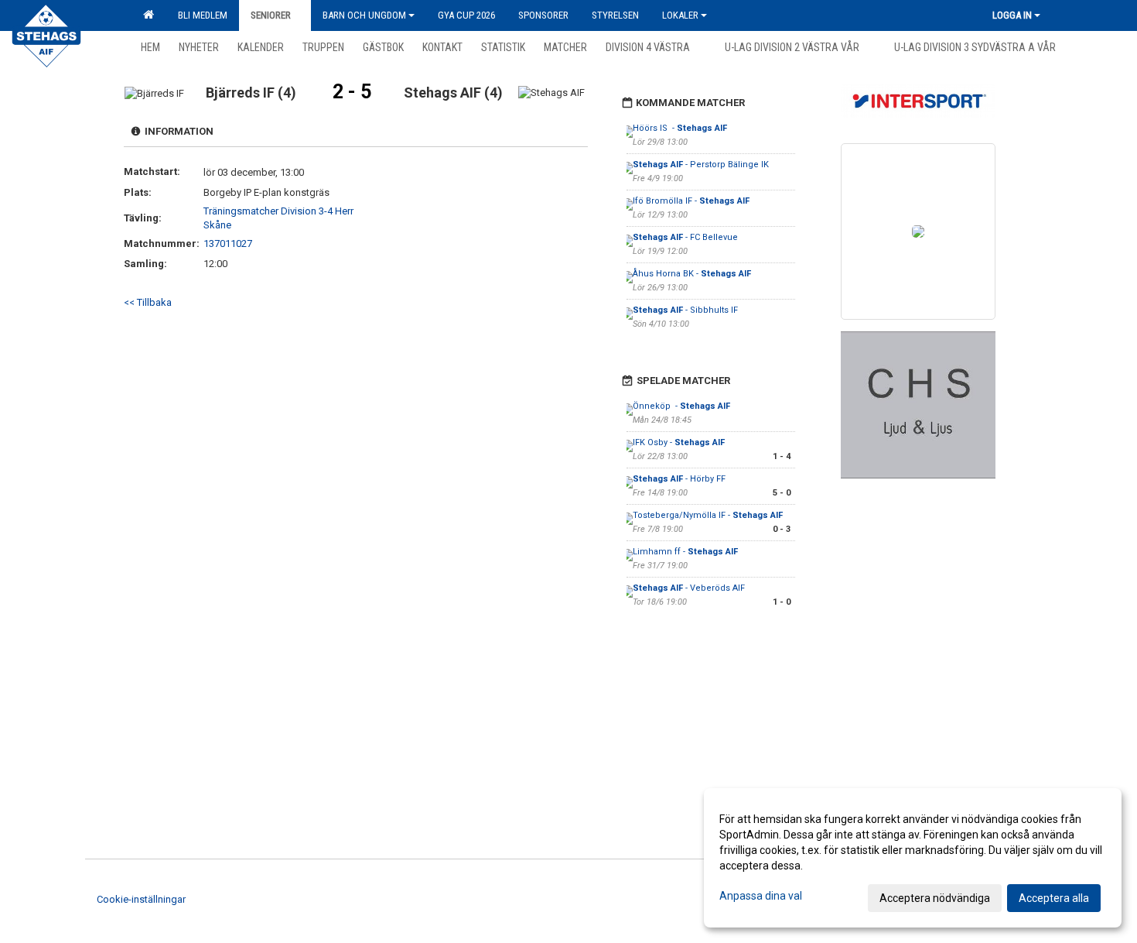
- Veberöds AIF (689, 588)
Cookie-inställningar (141, 899)
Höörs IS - (680, 128)
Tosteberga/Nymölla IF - (708, 515)
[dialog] (913, 858)
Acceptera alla (1054, 898)
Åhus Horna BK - (692, 274)
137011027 (227, 243)
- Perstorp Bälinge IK (701, 164)
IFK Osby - (679, 442)
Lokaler (680, 15)
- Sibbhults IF (685, 310)
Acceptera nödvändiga (934, 898)
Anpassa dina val (760, 896)
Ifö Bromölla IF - (691, 201)
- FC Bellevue (686, 237)
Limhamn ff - (685, 552)
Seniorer (271, 15)
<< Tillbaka (148, 302)
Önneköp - (681, 406)
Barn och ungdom (364, 15)
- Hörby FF (680, 479)
